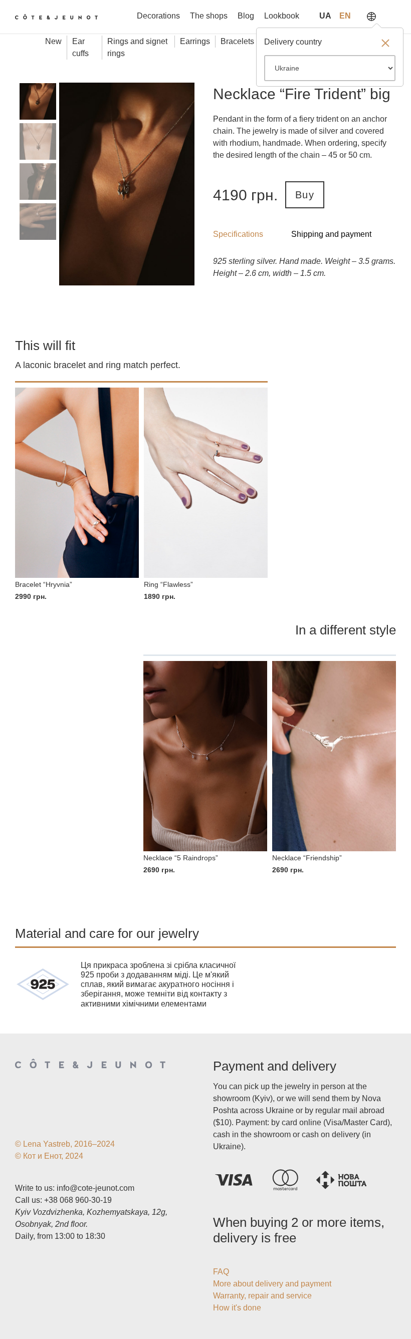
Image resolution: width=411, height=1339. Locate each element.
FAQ (221, 1271)
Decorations (158, 16)
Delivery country (293, 42)
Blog (246, 16)
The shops (209, 16)
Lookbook (281, 16)
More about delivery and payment (272, 1283)
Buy (304, 194)
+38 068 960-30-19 (78, 1200)
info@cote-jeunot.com (95, 1188)
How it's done (237, 1307)
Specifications (238, 234)
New (53, 41)
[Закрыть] (385, 44)
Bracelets (237, 41)
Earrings (195, 41)
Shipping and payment (331, 234)
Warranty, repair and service (262, 1295)
